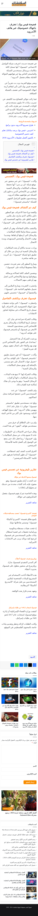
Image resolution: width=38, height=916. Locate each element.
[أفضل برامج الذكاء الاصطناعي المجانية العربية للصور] (31, 874)
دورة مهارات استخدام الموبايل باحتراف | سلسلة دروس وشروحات (10, 725)
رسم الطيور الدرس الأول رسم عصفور (23, 839)
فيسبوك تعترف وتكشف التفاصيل (21, 157)
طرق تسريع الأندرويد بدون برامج (19, 125)
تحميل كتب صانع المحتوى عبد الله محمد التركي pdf (19, 865)
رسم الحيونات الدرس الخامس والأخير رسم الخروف (18, 850)
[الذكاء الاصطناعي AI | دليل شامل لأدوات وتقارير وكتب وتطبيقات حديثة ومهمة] (31, 896)
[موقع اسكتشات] (19, 3)
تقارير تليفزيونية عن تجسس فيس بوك (19, 160)
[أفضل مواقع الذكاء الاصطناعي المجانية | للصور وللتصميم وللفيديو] (31, 882)
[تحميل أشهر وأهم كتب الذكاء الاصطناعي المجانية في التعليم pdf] (31, 889)
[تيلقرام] (12, 665)
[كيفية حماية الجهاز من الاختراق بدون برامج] (28, 699)
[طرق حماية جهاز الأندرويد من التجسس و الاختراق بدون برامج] (9, 699)
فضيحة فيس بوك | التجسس (23, 151)
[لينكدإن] (25, 665)
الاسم (35, 766)
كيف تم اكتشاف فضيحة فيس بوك (21, 154)
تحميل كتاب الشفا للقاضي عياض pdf (23, 847)
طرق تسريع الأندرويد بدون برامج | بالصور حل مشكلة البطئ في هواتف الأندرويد (29, 725)
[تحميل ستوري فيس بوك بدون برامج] (28, 683)
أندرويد (32, 657)
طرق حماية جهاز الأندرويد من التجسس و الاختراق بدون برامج (10, 707)
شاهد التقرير (31, 502)
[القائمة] (2, 4)
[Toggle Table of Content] (32, 143)
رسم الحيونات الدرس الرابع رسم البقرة (22, 862)
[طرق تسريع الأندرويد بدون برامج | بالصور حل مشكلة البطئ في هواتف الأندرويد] (28, 717)
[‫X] (30, 665)
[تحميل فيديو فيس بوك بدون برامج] (9, 682)
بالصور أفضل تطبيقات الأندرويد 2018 (17, 138)
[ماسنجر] (21, 665)
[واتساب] (17, 665)
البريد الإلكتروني (32, 774)
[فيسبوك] (34, 665)
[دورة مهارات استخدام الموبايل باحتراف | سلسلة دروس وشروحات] (9, 717)
